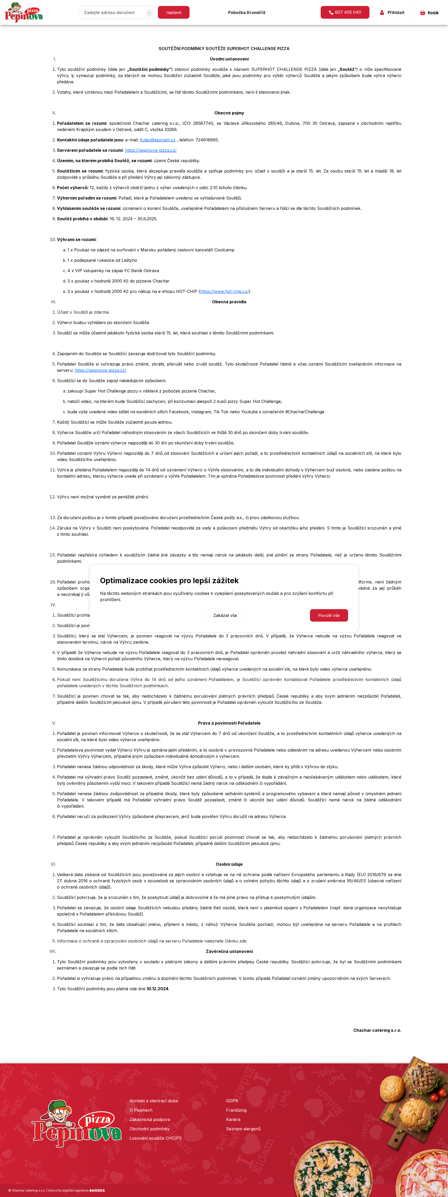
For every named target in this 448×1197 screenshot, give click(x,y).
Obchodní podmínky (150, 1128)
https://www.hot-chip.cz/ (224, 291)
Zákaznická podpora (150, 1119)
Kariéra (233, 1119)
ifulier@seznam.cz (158, 139)
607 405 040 (348, 12)
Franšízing (236, 1110)
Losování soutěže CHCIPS (156, 1138)
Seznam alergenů (243, 1128)
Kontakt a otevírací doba (154, 1100)
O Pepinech (141, 1110)
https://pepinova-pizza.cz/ (151, 150)
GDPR (232, 1100)
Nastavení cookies (122, 615)
